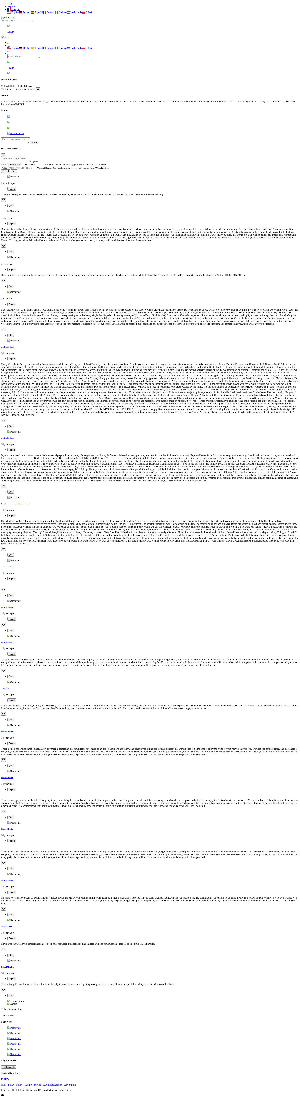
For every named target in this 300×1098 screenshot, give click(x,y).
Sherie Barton (6, 926)
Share (34, 142)
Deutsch (26, 12)
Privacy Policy (15, 1084)
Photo (4, 164)
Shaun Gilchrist (7, 731)
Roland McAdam (7, 967)
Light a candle (8, 1067)
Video (4, 167)
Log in (11, 31)
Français (15, 9)
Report (12, 189)
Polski (88, 12)
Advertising (70, 1084)
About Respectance (52, 1084)
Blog (3, 1084)
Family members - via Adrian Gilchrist (15, 504)
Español (38, 12)
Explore (11, 6)
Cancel (5, 171)
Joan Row (5, 688)
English (15, 12)
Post (14, 171)
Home (11, 3)
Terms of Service (33, 1084)
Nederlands (76, 12)
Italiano (62, 12)
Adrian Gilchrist (7, 347)
